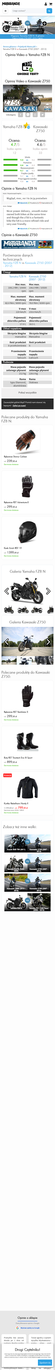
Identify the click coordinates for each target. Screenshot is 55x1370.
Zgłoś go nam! (19, 405)
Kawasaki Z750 (39, 81)
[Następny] (48, 590)
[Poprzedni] (6, 590)
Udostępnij (11, 114)
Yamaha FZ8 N (39, 55)
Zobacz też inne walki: (20, 827)
